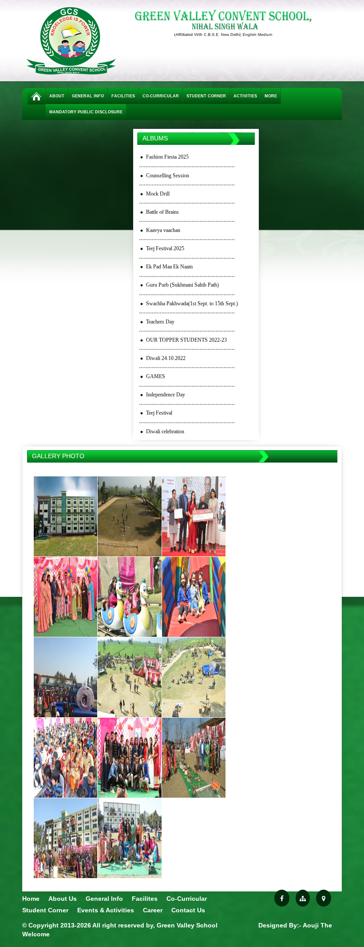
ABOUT (56, 96)
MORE (271, 96)
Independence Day (165, 395)
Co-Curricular (186, 898)
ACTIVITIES (245, 96)
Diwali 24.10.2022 (166, 358)
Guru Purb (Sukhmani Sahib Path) (182, 285)
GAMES (155, 376)
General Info (104, 898)
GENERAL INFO (88, 96)
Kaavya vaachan (163, 230)
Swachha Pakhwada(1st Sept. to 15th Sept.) (192, 303)
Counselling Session (167, 175)
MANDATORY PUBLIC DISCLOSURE (86, 112)
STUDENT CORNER (206, 96)
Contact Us (188, 910)
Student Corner (45, 910)
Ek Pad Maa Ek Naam (169, 267)
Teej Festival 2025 (165, 248)
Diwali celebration (165, 431)
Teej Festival (159, 413)
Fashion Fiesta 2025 (167, 157)
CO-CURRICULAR (160, 96)
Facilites (145, 898)
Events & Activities (105, 910)
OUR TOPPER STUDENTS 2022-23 (186, 340)
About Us (62, 898)
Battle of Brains (162, 212)
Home (31, 898)
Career (152, 910)
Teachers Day (160, 322)
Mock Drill (158, 194)
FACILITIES (123, 96)
